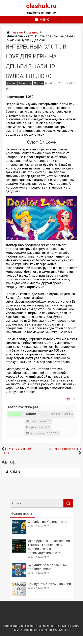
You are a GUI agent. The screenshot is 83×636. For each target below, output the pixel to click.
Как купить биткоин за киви (49, 584)
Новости (25, 83)
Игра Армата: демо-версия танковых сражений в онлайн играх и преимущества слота (49, 547)
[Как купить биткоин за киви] (19, 595)
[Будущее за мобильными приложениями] (19, 576)
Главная (17, 32)
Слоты (38, 83)
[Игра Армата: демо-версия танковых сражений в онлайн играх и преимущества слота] (19, 552)
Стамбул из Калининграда (48, 522)
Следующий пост (64, 449)
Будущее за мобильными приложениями (47, 567)
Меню (44, 19)
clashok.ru (41, 6)
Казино (33, 32)
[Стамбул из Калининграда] (19, 533)
